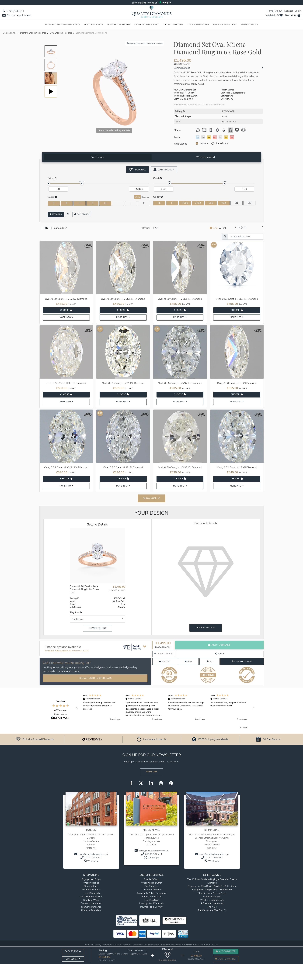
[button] (80, 613)
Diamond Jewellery (146, 24)
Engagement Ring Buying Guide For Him (212, 889)
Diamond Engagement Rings (62, 24)
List (224, 228)
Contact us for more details (95, 678)
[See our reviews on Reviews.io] (92, 739)
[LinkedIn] (151, 783)
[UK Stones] (46, 228)
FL (159, 202)
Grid (215, 228)
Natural (204, 143)
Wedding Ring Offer (151, 882)
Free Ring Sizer (151, 900)
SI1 (236, 202)
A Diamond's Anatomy (212, 903)
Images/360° (60, 228)
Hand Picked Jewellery (91, 896)
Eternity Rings (91, 886)
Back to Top (71, 951)
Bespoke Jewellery (225, 24)
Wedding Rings (93, 24)
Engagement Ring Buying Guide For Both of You (212, 886)
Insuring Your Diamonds (151, 903)
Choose (65, 310)
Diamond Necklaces (91, 903)
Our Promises (151, 886)
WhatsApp (92, 861)
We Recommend (205, 157)
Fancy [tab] (252, 197)
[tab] (98, 157)
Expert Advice (249, 24)
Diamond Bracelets (91, 910)
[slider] (48, 183)
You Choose (97, 157)
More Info (65, 317)
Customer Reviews (151, 889)
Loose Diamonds (173, 24)
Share (221, 654)
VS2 (223, 202)
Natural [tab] (139, 169)
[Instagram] (161, 783)
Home (270, 11)
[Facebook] (131, 783)
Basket (291, 15)
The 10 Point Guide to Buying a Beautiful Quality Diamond (212, 881)
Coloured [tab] (145, 197)
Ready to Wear (91, 900)
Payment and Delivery (151, 906)
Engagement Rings (91, 879)
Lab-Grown (222, 143)
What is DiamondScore (212, 900)
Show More (150, 498)
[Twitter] (141, 783)
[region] (165, 707)
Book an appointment (18, 15)
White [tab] (137, 197)
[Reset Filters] (68, 214)
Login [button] (298, 11)
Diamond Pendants (91, 906)
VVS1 (185, 202)
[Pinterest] (171, 783)
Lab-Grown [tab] (165, 169)
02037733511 (15, 11)
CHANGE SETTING (97, 628)
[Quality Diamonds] (151, 13)
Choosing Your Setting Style (212, 893)
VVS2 (198, 202)
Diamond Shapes (212, 896)
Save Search (83, 214)
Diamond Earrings (118, 24)
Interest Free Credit (152, 896)
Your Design (71, 958)
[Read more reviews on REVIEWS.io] (60, 718)
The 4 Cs (212, 906)
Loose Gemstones (198, 24)
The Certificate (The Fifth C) (212, 910)
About (278, 11)
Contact (288, 11)
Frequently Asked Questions (151, 893)
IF (172, 202)
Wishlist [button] (272, 15)
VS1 (211, 202)
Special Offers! (151, 879)
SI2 (249, 202)
